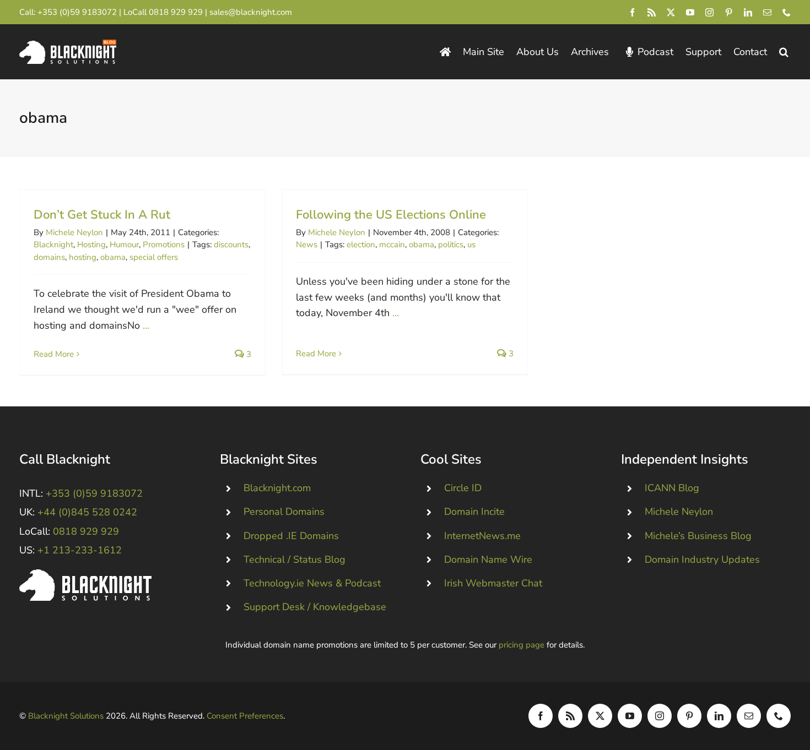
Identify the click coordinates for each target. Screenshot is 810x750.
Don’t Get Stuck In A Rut (102, 214)
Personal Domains (284, 511)
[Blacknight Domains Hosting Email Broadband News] (67, 44)
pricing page (521, 644)
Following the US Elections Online (391, 214)
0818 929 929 (176, 12)
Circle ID (463, 487)
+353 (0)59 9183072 (77, 12)
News (306, 244)
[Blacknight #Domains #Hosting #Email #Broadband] (85, 574)
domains (49, 257)
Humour (124, 244)
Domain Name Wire (488, 559)
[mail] (767, 12)
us (471, 244)
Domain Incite (474, 511)
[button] (784, 52)
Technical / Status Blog (294, 559)
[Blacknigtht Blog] (445, 52)
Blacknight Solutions (66, 715)
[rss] (651, 12)
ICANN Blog (672, 487)
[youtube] (690, 12)
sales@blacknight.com (250, 12)
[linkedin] (748, 12)
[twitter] (671, 12)
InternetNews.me (482, 535)
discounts (231, 244)
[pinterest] (729, 12)
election (361, 244)
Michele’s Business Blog (698, 535)
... (146, 325)
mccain (392, 244)
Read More (54, 354)
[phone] (786, 12)
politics (450, 244)
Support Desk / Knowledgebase (315, 606)
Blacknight (53, 244)
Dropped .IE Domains (291, 535)
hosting (82, 257)
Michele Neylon (74, 232)
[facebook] (632, 12)
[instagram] (709, 12)
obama (113, 257)
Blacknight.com (277, 487)
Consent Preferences (245, 715)
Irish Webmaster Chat (493, 583)
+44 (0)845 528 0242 (87, 512)
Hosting (91, 244)
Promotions (164, 244)
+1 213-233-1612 (79, 550)
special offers (153, 257)
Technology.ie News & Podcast (312, 583)
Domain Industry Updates (702, 559)
